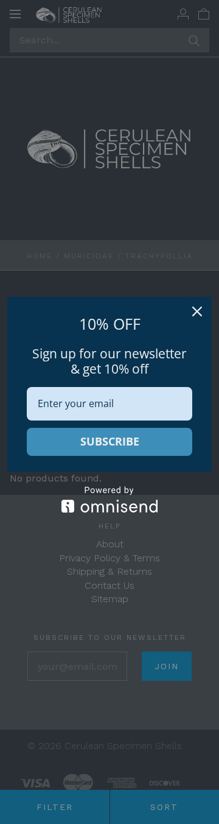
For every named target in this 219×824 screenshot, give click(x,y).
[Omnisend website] (109, 499)
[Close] (197, 311)
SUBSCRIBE (109, 441)
